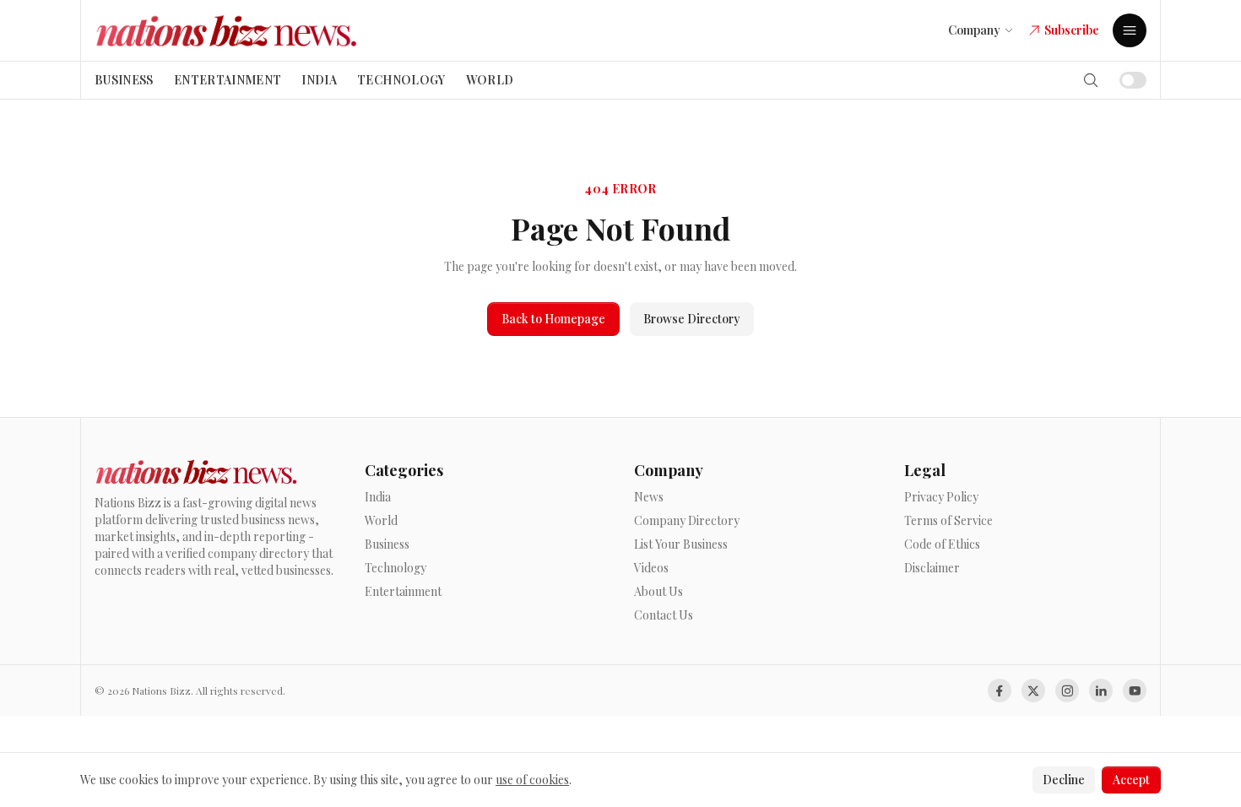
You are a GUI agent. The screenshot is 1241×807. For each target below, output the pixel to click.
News (649, 497)
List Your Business (681, 544)
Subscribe (1071, 30)
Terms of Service (948, 520)
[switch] (1132, 80)
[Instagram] (1067, 690)
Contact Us (663, 615)
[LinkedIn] (1101, 690)
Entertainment (228, 80)
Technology (401, 80)
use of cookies (532, 780)
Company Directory (687, 520)
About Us (658, 591)
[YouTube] (1134, 690)
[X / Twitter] (1033, 690)
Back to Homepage (553, 319)
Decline (1064, 780)
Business (124, 80)
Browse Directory (691, 319)
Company (974, 30)
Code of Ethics (942, 544)
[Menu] (1129, 30)
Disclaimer (932, 568)
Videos (651, 568)
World (490, 80)
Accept (1131, 780)
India (319, 80)
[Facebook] (999, 690)
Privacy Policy (941, 497)
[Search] (1090, 80)
